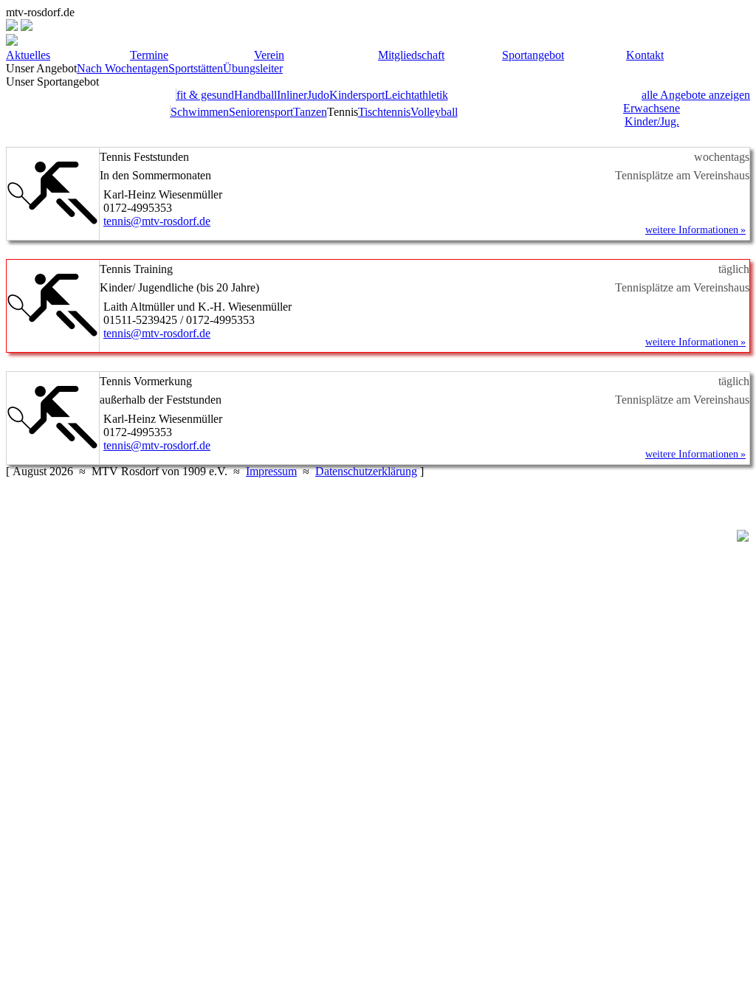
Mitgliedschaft (411, 55)
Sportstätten (195, 68)
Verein (269, 55)
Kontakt (645, 55)
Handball (255, 95)
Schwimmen (200, 112)
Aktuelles (28, 55)
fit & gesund (205, 95)
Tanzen (310, 112)
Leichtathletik (416, 95)
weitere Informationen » (695, 229)
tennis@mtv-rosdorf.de (156, 221)
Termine (149, 55)
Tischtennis (384, 112)
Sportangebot (533, 55)
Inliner (292, 95)
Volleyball (434, 112)
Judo (318, 95)
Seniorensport (261, 112)
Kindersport (357, 95)
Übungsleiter (253, 68)
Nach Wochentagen (122, 68)
